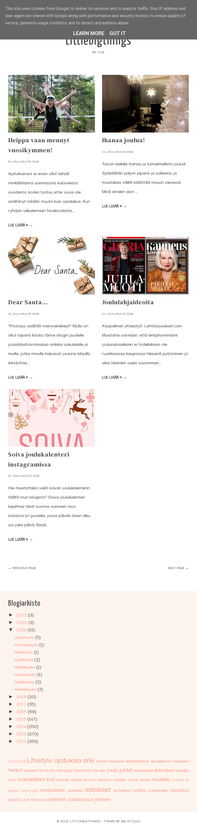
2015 (21, 718)
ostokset (98, 788)
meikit (133, 779)
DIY (22, 761)
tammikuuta (25, 688)
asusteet (116, 760)
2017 (21, 703)
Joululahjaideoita (128, 302)
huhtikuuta (24, 681)
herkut (15, 769)
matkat (119, 779)
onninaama (52, 789)
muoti (145, 779)
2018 (22, 696)
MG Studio (130, 820)
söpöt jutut (18, 799)
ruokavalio (158, 789)
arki (88, 759)
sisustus (179, 789)
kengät (182, 769)
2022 (22, 614)
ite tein (99, 769)
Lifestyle (39, 759)
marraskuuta (26, 644)
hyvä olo (47, 769)
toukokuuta (25, 674)
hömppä (65, 769)
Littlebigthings (99, 41)
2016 (22, 711)
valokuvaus (80, 799)
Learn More (88, 33)
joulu (112, 769)
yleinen (103, 799)
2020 (22, 622)
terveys (38, 799)
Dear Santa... (28, 302)
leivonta (90, 779)
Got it (118, 33)
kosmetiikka (31, 779)
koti (51, 779)
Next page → (178, 567)
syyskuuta (24, 659)
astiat (101, 760)
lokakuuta (24, 651)
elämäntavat (137, 760)
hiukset (31, 769)
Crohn (13, 761)
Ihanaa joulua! (123, 140)
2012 (21, 740)
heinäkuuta (25, 666)
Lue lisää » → (20, 225)
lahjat (76, 779)
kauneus (164, 769)
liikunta (104, 779)
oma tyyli (29, 790)
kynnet (63, 779)
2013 (21, 733)
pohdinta (122, 789)
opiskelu (75, 789)
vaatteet (56, 799)
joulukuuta (24, 636)
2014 (21, 726)
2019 (22, 629)
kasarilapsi (143, 769)
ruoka (139, 789)
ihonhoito (83, 769)
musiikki (161, 779)
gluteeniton (161, 760)
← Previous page (22, 567)
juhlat (126, 769)
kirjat (12, 779)
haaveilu (181, 760)
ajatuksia (67, 759)
